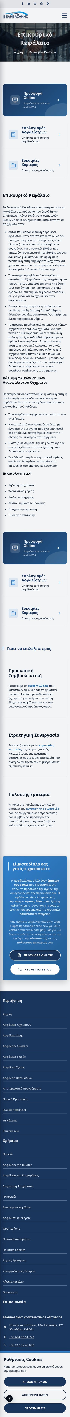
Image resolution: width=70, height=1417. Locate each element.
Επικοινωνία (11, 1131)
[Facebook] (22, 3)
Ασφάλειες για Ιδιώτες (17, 1164)
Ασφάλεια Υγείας (13, 1067)
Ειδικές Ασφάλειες (14, 1109)
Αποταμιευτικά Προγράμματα (22, 1088)
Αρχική (18, 52)
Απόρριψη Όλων (35, 1395)
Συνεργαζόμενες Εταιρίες (19, 1271)
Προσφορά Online (38, 955)
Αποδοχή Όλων (35, 1382)
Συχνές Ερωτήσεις (14, 1260)
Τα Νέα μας (10, 1120)
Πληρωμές (9, 1196)
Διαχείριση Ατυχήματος (18, 1186)
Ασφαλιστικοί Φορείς (16, 1218)
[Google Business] (41, 3)
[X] (35, 3)
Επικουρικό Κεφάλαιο (17, 1207)
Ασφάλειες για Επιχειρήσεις (21, 1175)
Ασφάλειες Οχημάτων (17, 1024)
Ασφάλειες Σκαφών (15, 1046)
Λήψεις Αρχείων (13, 1281)
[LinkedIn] (28, 3)
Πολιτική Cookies (14, 1249)
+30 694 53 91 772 (38, 969)
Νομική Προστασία (15, 1099)
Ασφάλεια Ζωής (13, 1035)
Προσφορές (10, 1292)
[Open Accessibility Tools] (9, 1398)
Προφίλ (8, 1154)
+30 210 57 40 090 (21, 1345)
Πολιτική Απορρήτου (16, 1239)
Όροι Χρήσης (11, 1228)
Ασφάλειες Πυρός (14, 1056)
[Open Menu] (64, 15)
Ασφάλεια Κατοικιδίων (17, 1078)
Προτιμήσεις (35, 1408)
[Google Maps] (47, 3)
